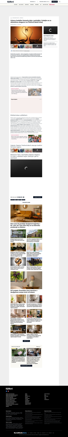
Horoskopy (27, 400)
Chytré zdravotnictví (18, 418)
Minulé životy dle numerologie (15, 417)
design (23, 199)
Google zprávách (26, 50)
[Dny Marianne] (52, 4)
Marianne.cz (32, 1)
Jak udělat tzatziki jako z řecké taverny (11, 426)
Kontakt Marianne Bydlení (11, 398)
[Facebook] (6, 391)
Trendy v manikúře (8, 417)
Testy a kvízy (17, 412)
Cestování (9, 413)
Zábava (26, 397)
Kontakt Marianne (9, 397)
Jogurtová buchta (15, 425)
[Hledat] (60, 2)
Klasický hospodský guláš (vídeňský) (13, 427)
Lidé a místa (21, 4)
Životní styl (27, 396)
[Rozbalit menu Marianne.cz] (35, 1)
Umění (20, 199)
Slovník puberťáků (13, 412)
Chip (45, 397)
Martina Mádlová (13, 24)
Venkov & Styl (28, 404)
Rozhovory (27, 398)
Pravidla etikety (8, 412)
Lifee (45, 398)
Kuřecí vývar (10, 425)
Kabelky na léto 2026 (13, 419)
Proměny (37, 4)
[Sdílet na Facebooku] (18, 197)
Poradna (32, 4)
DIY (40, 4)
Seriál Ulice (13, 418)
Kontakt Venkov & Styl (10, 399)
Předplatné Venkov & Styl (11, 396)
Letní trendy (11, 414)
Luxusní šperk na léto (8, 420)
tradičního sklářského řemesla (16, 131)
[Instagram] (8, 391)
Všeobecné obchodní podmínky (12, 404)
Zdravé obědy (15, 414)
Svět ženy (46, 396)
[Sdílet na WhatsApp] (23, 197)
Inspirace (27, 4)
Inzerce (7, 406)
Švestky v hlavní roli (15, 423)
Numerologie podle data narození (15, 413)
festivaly (12, 199)
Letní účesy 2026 (19, 419)
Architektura (45, 4)
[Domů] (10, 2)
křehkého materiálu (30, 80)
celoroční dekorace (14, 121)
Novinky (15, 4)
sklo (16, 199)
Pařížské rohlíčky (20, 425)
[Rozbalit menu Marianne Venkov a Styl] (49, 1)
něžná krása (33, 79)
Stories (26, 399)
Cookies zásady (9, 405)
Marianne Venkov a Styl (44, 1)
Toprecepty (46, 399)
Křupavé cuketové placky (9, 423)
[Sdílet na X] (19, 197)
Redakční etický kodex (10, 400)
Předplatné (54, 1)
